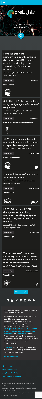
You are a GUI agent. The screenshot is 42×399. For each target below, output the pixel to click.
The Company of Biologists (12, 376)
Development (9, 329)
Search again (22, 292)
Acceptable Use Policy (10, 373)
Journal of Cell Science (23, 329)
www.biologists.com (11, 356)
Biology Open (21, 333)
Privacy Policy (7, 366)
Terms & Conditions (9, 369)
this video (9, 347)
